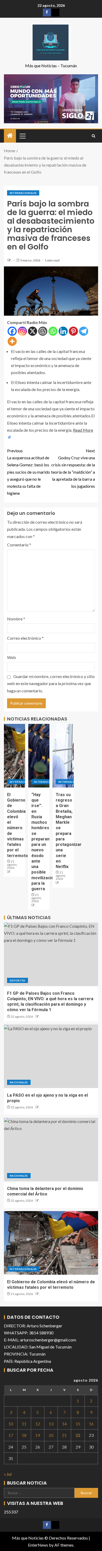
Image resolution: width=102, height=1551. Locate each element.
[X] (32, 331)
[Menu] (22, 135)
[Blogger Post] (42, 331)
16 (91, 1423)
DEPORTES (17, 980)
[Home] (10, 135)
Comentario (19, 544)
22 (78, 1435)
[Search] (93, 136)
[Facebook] (12, 331)
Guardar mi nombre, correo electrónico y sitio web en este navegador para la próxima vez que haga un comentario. (51, 683)
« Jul (8, 1473)
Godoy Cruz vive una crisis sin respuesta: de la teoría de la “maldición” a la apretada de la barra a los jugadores (73, 468)
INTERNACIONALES (23, 192)
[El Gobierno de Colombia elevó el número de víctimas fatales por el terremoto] (14, 755)
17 (10, 1435)
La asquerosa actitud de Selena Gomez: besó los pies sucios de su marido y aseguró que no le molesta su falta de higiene (28, 472)
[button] (22, 135)
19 (37, 1435)
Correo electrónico (25, 638)
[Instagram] (22, 331)
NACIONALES (19, 1082)
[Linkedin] (63, 331)
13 (51, 1423)
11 (24, 1423)
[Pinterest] (73, 331)
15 (78, 1423)
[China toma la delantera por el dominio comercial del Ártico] (51, 1149)
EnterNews (38, 1544)
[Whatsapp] (53, 331)
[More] (12, 341)
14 (64, 1423)
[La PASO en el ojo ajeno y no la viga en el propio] (51, 1056)
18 (24, 1435)
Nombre (16, 618)
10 (10, 1423)
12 (37, 1423)
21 (64, 1435)
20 (51, 1435)
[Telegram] (83, 331)
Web (11, 657)
